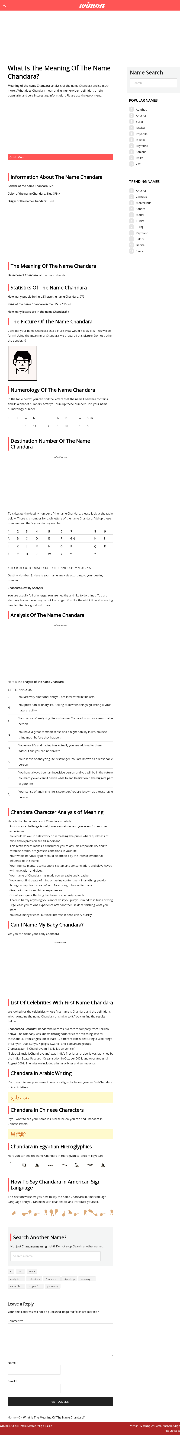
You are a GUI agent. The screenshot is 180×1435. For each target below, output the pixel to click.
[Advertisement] (90, 38)
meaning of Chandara (88, 1279)
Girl (20, 1271)
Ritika (139, 158)
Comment (15, 1321)
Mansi (140, 215)
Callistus (141, 197)
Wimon (134, 1425)
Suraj (139, 122)
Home (12, 1417)
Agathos (141, 109)
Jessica (140, 128)
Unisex (15, 1425)
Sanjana (141, 152)
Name (13, 1363)
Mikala (140, 140)
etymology (69, 1279)
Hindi (32, 1271)
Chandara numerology (53, 1279)
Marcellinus (143, 203)
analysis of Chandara (17, 1279)
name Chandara (17, 1286)
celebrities (34, 1279)
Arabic (24, 1425)
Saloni (140, 239)
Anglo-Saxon (45, 1425)
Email (12, 1381)
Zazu (139, 164)
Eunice (140, 221)
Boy (7, 1425)
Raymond (142, 146)
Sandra (140, 209)
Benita (140, 245)
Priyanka (141, 134)
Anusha (141, 116)
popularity (52, 1286)
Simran (140, 251)
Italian (32, 1425)
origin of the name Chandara (36, 1286)
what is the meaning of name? (90, 5)
